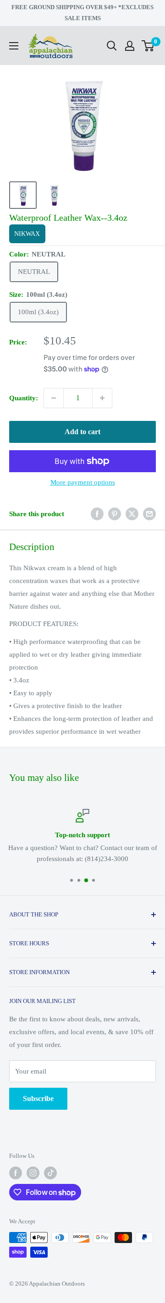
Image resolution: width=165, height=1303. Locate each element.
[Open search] (112, 46)
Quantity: (23, 398)
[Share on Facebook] (97, 514)
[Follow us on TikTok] (50, 1173)
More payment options (82, 482)
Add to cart (82, 432)
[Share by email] (149, 514)
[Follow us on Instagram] (33, 1173)
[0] (148, 45)
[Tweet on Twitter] (132, 514)
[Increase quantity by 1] (102, 398)
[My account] (129, 46)
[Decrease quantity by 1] (53, 398)
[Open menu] (13, 45)
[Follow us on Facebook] (15, 1173)
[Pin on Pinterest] (114, 514)
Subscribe (38, 1098)
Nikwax (27, 233)
